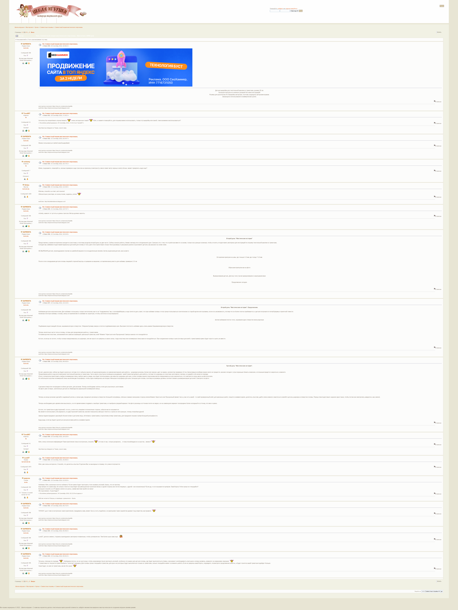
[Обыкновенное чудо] (26, 63)
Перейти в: (418, 591)
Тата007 (26, 113)
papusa (27, 478)
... (28, 32)
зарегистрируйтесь (291, 8)
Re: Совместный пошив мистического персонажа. (60, 44)
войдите (280, 8)
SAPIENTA (27, 44)
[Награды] (28, 63)
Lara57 (27, 458)
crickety (27, 162)
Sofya (27, 185)
